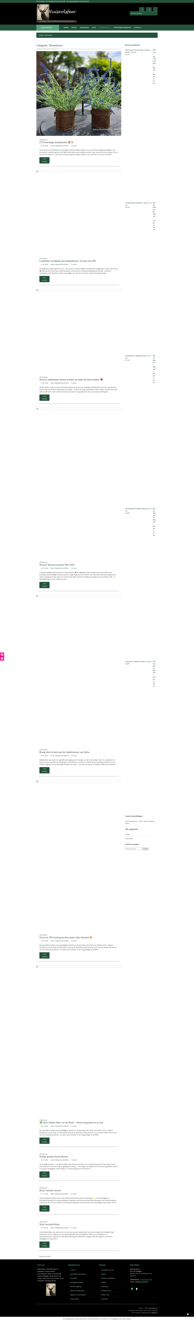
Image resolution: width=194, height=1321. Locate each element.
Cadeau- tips (105, 1295)
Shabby (103, 1282)
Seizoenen (84, 27)
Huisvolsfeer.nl (153, 1308)
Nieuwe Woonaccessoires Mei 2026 (56, 564)
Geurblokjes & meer (107, 1270)
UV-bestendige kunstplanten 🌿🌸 (56, 142)
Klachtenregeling (75, 1286)
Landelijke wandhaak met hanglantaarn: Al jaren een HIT (67, 261)
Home (66, 27)
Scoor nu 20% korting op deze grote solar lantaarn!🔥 (65, 937)
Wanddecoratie (106, 1291)
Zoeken (145, 849)
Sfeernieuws (104, 27)
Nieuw (74, 27)
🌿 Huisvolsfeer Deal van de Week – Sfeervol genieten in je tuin (71, 1122)
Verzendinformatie (122, 27)
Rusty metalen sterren (50, 1190)
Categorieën (46, 27)
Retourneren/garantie (77, 1291)
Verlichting (104, 1286)
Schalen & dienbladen (108, 1278)
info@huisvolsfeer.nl (141, 1282)
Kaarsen (103, 1274)
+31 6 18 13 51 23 (146, 1279)
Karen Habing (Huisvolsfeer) (60, 146)
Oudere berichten (45, 1256)
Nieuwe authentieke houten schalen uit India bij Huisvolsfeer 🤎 (71, 379)
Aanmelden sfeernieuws (78, 1274)
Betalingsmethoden (76, 1282)
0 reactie (74, 146)
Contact (138, 27)
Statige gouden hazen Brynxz (53, 1156)
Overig (127, 834)
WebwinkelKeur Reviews (99, 1319)
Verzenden (73, 1278)
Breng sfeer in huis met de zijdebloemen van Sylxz (64, 752)
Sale (94, 27)
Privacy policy (74, 1299)
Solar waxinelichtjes (49, 1224)
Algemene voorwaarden (78, 1295)
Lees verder (44, 160)
